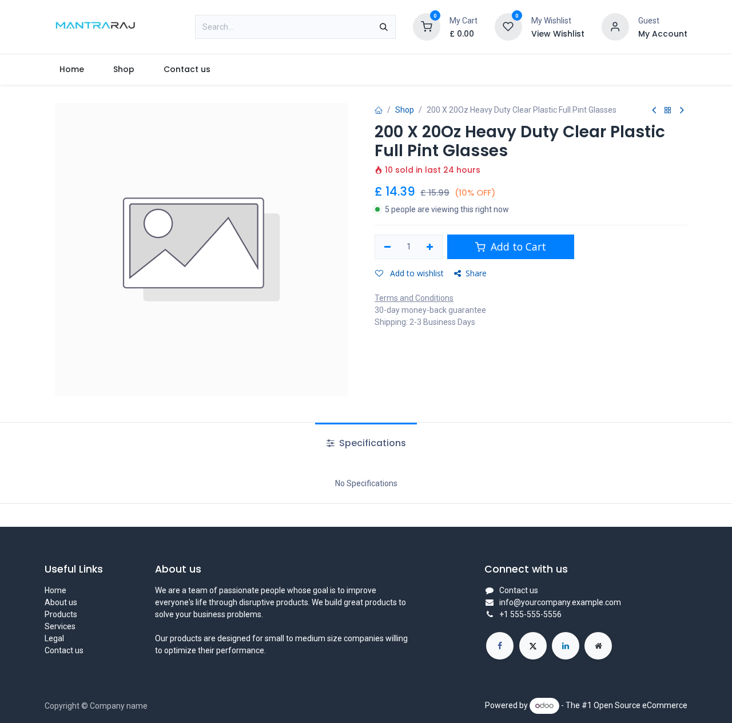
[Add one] (430, 247)
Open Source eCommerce (640, 705)
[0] (426, 26)
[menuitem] (71, 69)
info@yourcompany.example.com (560, 602)
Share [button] (476, 273)
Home (55, 590)
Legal (54, 638)
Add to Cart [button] (517, 246)
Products (61, 614)
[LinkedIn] (565, 646)
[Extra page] (598, 646)
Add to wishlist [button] (416, 273)
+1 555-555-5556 (530, 614)
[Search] (383, 26)
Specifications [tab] (371, 443)
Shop (404, 109)
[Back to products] (668, 111)
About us (61, 602)
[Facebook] (500, 646)
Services (60, 626)
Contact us (64, 650)
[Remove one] (387, 247)
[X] (533, 646)
